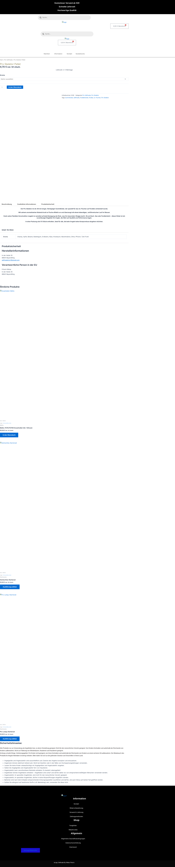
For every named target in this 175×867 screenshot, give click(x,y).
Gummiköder (69, 97)
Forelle (91, 97)
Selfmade (76, 97)
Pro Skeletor (95, 95)
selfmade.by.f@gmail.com (11, 260)
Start (1, 60)
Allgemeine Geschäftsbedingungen (73, 839)
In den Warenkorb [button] (9, 435)
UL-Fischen (97, 97)
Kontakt (69, 54)
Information (58, 54)
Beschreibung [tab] (7, 204)
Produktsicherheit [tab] (47, 204)
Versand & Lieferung (76, 812)
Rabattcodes (73, 830)
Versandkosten (7, 423)
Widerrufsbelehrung (76, 808)
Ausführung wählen (10, 587)
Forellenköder (84, 97)
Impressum (73, 847)
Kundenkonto (80, 54)
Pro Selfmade (8, 60)
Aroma (2, 75)
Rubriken (47, 54)
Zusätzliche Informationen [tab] (26, 204)
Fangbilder (73, 825)
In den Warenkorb (15, 87)
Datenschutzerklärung (73, 843)
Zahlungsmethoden (76, 816)
